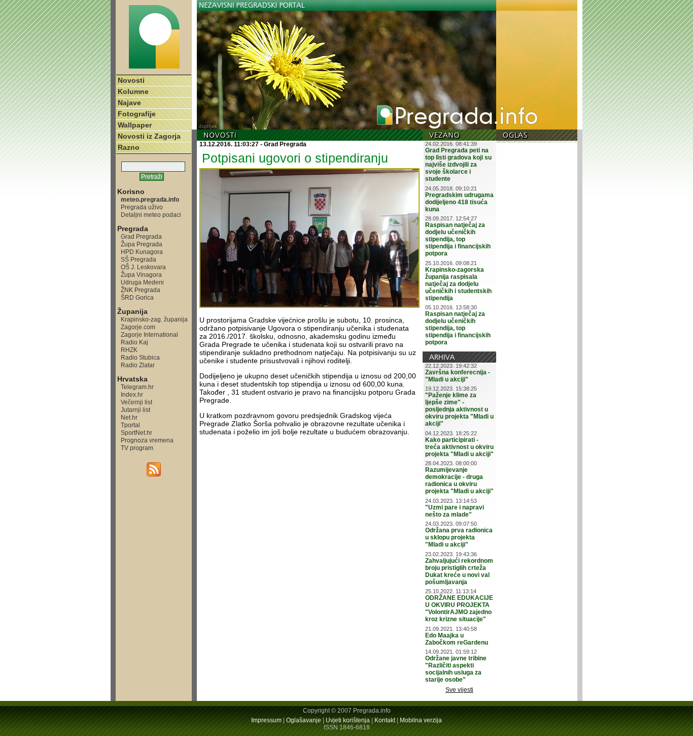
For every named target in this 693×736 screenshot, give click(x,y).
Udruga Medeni (142, 282)
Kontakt (384, 720)
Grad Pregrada (141, 236)
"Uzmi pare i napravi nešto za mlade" (454, 511)
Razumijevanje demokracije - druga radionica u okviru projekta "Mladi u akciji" (459, 480)
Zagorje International (149, 334)
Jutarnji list (135, 409)
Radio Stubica (140, 357)
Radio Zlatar (138, 365)
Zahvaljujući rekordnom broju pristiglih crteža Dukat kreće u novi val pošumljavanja (459, 571)
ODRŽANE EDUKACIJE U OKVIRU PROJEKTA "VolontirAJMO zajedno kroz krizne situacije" (459, 608)
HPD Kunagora (142, 251)
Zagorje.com (138, 327)
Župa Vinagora (141, 274)
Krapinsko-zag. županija (154, 319)
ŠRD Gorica (137, 297)
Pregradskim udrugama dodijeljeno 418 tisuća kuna (459, 202)
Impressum (266, 720)
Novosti (131, 80)
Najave (129, 103)
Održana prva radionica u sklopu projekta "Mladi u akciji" (459, 537)
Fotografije (137, 114)
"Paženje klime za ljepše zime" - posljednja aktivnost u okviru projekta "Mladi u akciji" (459, 409)
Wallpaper (135, 125)
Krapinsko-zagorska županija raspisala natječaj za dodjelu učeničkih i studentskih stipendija (458, 284)
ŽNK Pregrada (140, 289)
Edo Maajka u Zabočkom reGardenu (456, 639)
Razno (129, 147)
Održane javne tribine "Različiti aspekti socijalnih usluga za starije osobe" (456, 669)
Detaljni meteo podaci (151, 214)
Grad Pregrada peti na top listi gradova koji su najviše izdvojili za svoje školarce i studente (458, 164)
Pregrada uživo (142, 207)
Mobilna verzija (421, 720)
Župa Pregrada (141, 244)
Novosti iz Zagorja (149, 136)
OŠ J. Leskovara (143, 267)
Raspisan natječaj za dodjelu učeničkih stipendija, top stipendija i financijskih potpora (458, 239)
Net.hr (129, 417)
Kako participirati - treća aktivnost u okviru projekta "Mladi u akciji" (459, 447)
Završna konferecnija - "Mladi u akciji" (457, 376)
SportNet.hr (136, 432)
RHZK (129, 349)
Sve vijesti (459, 689)
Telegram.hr (137, 386)
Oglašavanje (303, 720)
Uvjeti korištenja (348, 720)
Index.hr (132, 394)
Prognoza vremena (147, 440)
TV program (137, 447)
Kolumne (133, 91)
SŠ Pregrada (138, 259)
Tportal (130, 425)
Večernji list (136, 402)
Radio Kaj (134, 342)
